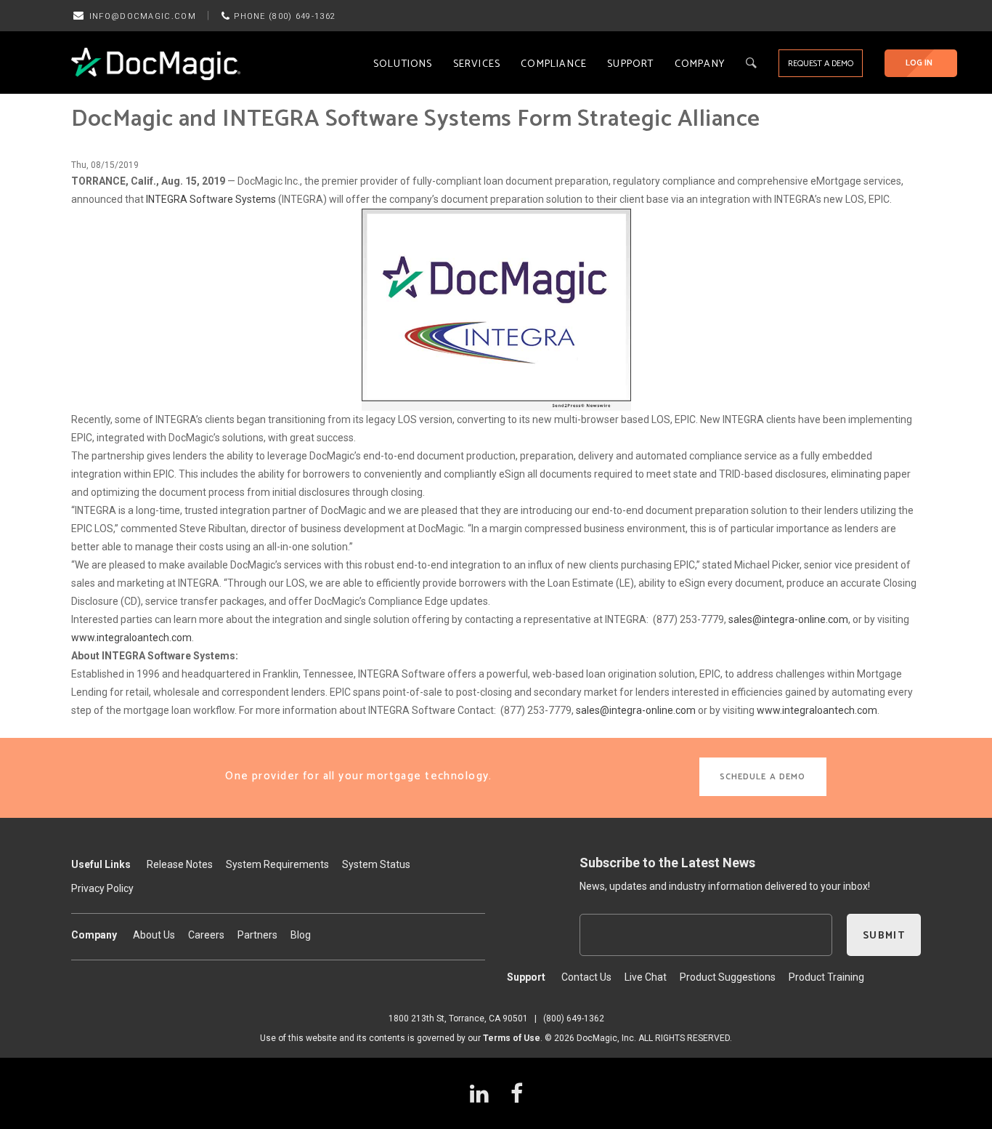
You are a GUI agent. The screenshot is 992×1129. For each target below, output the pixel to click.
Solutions (403, 64)
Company (700, 64)
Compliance (554, 64)
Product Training (826, 977)
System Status (376, 864)
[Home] (155, 63)
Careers (206, 935)
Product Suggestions (728, 977)
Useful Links (101, 864)
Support (630, 64)
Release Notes (180, 864)
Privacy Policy (102, 888)
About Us (154, 935)
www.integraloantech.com (131, 637)
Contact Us (586, 977)
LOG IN (919, 63)
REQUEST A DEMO (820, 64)
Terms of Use (511, 1038)
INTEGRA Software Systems (211, 199)
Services (477, 64)
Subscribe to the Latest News (667, 862)
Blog (300, 935)
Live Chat (646, 977)
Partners (257, 935)
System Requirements (277, 864)
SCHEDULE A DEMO (763, 777)
